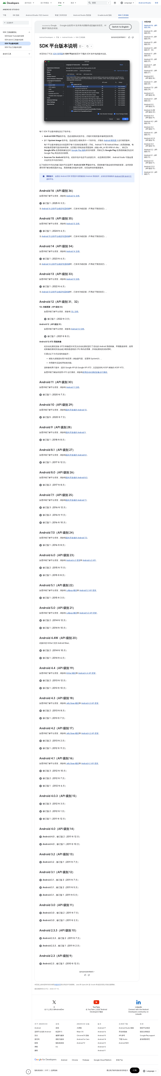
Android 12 (102, 1047)
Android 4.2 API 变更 (90, 733)
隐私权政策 (60, 1043)
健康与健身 (60, 1035)
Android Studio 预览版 (82, 15)
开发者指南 (123, 1032)
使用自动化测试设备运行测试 (95, 372)
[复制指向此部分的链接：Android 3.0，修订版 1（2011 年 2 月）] (82, 920)
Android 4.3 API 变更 (89, 703)
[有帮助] (129, 37)
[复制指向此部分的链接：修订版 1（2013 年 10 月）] (69, 688)
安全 (36, 1035)
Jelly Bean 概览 (72, 703)
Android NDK (124, 1043)
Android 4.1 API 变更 (89, 763)
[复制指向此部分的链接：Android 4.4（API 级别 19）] (78, 668)
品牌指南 (54, 1070)
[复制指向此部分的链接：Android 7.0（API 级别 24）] (77, 532)
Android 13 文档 (72, 279)
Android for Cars (83, 1039)
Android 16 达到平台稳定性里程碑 (56, 208)
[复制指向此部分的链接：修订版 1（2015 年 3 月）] (68, 598)
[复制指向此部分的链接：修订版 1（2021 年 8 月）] (73, 336)
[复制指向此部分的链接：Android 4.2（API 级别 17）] (77, 728)
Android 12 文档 (77, 329)
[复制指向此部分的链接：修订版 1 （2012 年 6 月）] (69, 786)
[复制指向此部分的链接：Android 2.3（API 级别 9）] (76, 956)
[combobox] (99, 3)
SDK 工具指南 (123, 15)
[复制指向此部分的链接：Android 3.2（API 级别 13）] (77, 854)
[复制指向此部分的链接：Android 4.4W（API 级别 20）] (81, 638)
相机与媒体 (60, 1039)
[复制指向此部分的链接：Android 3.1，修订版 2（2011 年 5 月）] (82, 887)
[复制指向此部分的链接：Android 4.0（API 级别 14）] (78, 829)
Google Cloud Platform (102, 1060)
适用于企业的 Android (43, 1032)
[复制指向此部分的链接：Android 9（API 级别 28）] (75, 427)
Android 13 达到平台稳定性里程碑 (56, 292)
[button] (14, 32)
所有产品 (119, 1060)
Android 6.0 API (89, 560)
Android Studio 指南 (126, 1028)
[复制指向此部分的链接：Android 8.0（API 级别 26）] (78, 472)
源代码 (37, 1039)
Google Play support (147, 1035)
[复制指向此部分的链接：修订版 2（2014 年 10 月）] (70, 650)
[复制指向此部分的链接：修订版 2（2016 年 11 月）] (69, 515)
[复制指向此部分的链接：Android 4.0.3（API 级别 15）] (80, 796)
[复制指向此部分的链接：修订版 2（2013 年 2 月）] (68, 741)
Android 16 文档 (72, 196)
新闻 (36, 1043)
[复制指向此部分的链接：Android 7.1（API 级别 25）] (77, 495)
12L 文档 (74, 311)
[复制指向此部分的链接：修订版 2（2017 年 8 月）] (69, 485)
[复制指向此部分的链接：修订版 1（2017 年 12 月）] (69, 462)
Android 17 (102, 1028)
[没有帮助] (132, 37)
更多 (72, 3)
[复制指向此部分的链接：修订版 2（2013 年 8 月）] (69, 710)
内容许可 (57, 985)
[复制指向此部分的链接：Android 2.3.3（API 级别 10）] (80, 930)
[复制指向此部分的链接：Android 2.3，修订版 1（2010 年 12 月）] (83, 963)
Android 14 (102, 1039)
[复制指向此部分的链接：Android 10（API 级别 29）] (77, 405)
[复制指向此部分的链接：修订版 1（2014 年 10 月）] (70, 628)
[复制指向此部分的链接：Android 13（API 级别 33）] (77, 274)
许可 (46, 1070)
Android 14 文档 (72, 251)
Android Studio (145, 3)
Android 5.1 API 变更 (87, 590)
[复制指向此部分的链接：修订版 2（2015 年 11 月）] (69, 568)
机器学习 (59, 1032)
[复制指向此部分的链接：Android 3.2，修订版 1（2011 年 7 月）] (82, 862)
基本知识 (28, 3)
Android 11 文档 (72, 387)
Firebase (86, 1060)
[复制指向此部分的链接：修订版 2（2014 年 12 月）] (70, 620)
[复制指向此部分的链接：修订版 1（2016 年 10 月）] (70, 522)
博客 (36, 1047)
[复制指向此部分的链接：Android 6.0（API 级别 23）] (78, 555)
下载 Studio (123, 1039)
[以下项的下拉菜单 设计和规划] (52, 3)
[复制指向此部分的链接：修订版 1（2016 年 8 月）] (68, 545)
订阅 (135, 1070)
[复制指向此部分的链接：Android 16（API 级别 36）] (77, 191)
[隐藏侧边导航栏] (28, 1071)
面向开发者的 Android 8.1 (76, 455)
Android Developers (46, 37)
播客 (36, 1050)
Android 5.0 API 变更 (88, 613)
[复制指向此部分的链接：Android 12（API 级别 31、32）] (82, 302)
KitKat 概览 (71, 673)
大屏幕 (79, 1028)
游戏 (57, 1028)
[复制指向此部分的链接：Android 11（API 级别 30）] (76, 382)
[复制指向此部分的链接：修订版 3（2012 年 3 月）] (68, 804)
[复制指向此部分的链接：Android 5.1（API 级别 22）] (77, 585)
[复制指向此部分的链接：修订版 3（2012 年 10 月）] (70, 771)
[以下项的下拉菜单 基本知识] (34, 3)
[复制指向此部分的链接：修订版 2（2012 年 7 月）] (68, 778)
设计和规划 (45, 3)
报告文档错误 (145, 1032)
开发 (60, 3)
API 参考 (122, 1035)
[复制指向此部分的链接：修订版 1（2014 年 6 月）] (68, 658)
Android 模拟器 (110, 140)
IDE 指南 (16, 15)
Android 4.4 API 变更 (87, 673)
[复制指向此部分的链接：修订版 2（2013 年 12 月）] (69, 680)
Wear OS (80, 1032)
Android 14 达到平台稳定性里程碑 (56, 264)
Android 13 (102, 1043)
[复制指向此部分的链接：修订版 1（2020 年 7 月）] (69, 394)
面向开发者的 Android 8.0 (76, 477)
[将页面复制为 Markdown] (88, 46)
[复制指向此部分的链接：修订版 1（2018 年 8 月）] (68, 440)
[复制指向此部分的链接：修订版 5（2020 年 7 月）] (69, 417)
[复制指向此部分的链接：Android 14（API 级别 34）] (77, 246)
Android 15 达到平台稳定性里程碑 (56, 236)
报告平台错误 (145, 1028)
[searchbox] (16, 23)
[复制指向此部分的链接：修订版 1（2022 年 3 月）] (73, 319)
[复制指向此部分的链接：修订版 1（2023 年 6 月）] (69, 259)
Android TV (81, 1043)
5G (57, 1047)
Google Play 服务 (78, 150)
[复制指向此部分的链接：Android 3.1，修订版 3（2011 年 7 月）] (82, 880)
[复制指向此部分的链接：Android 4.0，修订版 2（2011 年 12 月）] (83, 836)
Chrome (75, 1060)
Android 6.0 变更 (73, 560)
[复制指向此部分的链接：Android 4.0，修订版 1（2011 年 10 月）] (83, 844)
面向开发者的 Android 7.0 (76, 538)
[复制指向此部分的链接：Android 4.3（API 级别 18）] (77, 698)
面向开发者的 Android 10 (76, 410)
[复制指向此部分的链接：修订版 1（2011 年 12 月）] (69, 819)
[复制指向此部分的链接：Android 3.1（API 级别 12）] (77, 872)
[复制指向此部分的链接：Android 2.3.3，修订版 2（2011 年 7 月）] (84, 938)
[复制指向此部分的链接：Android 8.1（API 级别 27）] (77, 450)
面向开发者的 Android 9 (76, 432)
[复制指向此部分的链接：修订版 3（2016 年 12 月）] (70, 507)
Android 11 (102, 1050)
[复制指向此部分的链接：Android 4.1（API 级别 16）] (77, 758)
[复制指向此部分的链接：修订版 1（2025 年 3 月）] (68, 203)
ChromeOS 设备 (83, 1035)
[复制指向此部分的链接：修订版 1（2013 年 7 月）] (68, 718)
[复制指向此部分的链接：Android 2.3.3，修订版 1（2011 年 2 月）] (83, 946)
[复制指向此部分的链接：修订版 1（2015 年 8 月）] (68, 575)
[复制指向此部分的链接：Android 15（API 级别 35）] (77, 218)
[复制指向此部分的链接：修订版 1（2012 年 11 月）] (69, 748)
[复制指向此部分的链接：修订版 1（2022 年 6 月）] (69, 286)
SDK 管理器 (58, 54)
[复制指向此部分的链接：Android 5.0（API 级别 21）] (77, 608)
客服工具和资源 (61, 15)
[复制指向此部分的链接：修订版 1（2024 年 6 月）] (69, 231)
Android (38, 1028)
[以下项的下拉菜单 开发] (65, 3)
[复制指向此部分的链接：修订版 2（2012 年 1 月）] (68, 811)
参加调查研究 (145, 1039)
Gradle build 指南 (105, 15)
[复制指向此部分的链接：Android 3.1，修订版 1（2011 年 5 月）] (81, 895)
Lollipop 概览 (71, 590)
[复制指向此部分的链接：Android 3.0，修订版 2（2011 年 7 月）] (82, 913)
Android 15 (102, 1035)
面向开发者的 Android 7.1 (76, 500)
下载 (4, 15)
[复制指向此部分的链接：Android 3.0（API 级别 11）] (77, 905)
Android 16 (102, 1032)
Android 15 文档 (72, 224)
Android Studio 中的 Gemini (37, 15)
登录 (156, 3)
